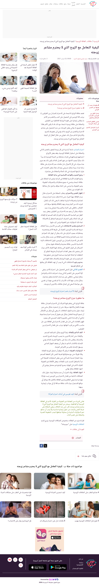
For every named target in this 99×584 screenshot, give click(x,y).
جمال (50, 4)
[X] (15, 560)
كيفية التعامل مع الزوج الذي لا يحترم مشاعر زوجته (65, 104)
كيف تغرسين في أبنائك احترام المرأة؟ (61, 394)
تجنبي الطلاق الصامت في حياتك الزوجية (92, 122)
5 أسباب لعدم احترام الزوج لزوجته (62, 291)
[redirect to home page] (92, 4)
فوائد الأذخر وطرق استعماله (28, 278)
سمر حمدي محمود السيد (80, 58)
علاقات (61, 4)
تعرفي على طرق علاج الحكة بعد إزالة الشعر (24, 265)
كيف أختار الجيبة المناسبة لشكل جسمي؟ (25, 274)
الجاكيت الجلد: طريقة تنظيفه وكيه (27, 286)
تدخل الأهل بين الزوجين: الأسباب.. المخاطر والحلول (93, 115)
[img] (49, 539)
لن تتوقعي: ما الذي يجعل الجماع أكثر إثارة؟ (24, 269)
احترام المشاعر (79, 149)
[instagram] (21, 565)
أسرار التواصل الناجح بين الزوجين (92, 128)
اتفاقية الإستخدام (78, 568)
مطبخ (46, 4)
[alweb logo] (53, 579)
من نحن (81, 559)
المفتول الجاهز (32, 299)
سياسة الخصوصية (80, 563)
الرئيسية (83, 4)
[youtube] (10, 560)
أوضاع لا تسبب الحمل (30, 295)
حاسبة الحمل (73, 4)
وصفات (55, 4)
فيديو (42, 4)
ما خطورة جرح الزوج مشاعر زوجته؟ (69, 108)
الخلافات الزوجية (78, 424)
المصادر (78, 438)
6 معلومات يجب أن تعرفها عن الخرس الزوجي (93, 107)
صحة (68, 4)
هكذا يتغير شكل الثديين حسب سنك (26, 290)
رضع (65, 4)
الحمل (78, 4)
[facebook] (21, 560)
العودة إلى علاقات (78, 429)
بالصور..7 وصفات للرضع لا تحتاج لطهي (25, 261)
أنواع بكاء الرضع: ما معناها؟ (28, 282)
